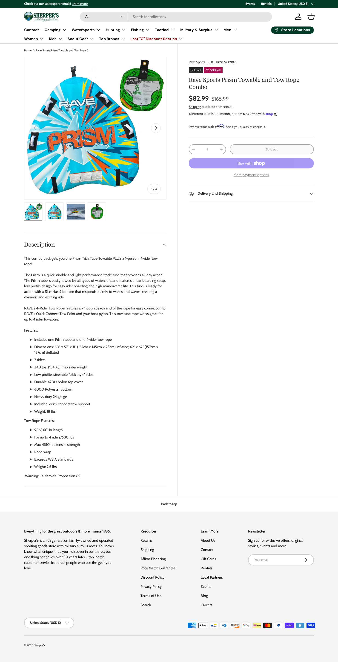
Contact (31, 29)
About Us (208, 540)
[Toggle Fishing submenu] (147, 29)
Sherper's (39, 645)
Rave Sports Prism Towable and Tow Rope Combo (63, 50)
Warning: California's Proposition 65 (52, 476)
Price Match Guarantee (157, 568)
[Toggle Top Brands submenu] (123, 38)
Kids (53, 38)
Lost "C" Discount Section (153, 38)
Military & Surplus (196, 29)
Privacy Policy (151, 586)
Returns (146, 540)
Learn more (80, 4)
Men (227, 29)
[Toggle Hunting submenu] (123, 29)
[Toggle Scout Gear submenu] (92, 38)
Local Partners (212, 577)
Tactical (162, 29)
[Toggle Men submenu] (235, 29)
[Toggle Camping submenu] (64, 29)
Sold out (272, 149)
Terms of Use (150, 596)
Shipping (195, 107)
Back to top (169, 504)
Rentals (266, 4)
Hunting (113, 29)
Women (31, 38)
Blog (204, 596)
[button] (311, 17)
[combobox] (176, 17)
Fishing (137, 29)
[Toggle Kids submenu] (60, 38)
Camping (53, 29)
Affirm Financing (153, 559)
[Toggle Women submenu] (41, 38)
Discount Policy (152, 577)
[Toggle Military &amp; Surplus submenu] (216, 29)
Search (145, 605)
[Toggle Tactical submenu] (173, 29)
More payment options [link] (251, 175)
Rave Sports (197, 62)
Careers (206, 605)
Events (250, 4)
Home (28, 50)
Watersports (83, 29)
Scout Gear (78, 38)
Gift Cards (208, 559)
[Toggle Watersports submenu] (98, 29)
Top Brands (109, 38)
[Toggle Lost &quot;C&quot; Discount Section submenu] (180, 38)
